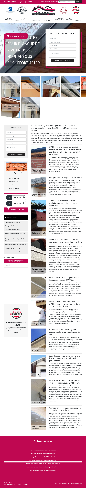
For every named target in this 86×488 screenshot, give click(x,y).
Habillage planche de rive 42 (8, 20)
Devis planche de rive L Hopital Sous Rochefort (43, 453)
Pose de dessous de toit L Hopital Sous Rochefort (43, 470)
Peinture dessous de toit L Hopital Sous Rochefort (43, 460)
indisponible (11, 2)
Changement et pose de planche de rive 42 (48, 20)
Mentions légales (77, 483)
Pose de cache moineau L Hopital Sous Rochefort (43, 450)
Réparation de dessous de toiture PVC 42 (35, 20)
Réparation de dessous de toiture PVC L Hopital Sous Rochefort (43, 463)
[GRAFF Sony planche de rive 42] (43, 10)
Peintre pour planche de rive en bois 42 (59, 20)
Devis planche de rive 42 (17, 20)
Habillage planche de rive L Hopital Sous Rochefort (43, 457)
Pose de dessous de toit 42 (69, 20)
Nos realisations (16, 36)
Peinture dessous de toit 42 (25, 20)
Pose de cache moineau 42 (78, 20)
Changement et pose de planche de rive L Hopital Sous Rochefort (43, 467)
